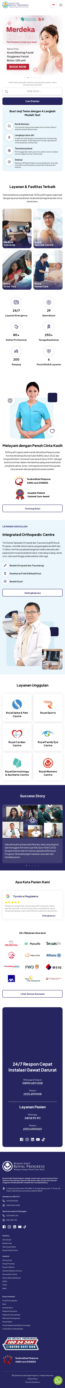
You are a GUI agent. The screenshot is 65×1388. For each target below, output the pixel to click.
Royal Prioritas (8, 1264)
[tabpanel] (32, 45)
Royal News (7, 1322)
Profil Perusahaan (9, 1301)
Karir (4, 1304)
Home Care (7, 1260)
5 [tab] (37, 77)
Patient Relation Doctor (12, 1271)
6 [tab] (40, 77)
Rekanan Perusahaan (11, 1315)
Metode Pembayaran (11, 1318)
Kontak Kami (7, 1308)
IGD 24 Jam (6, 1240)
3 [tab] (30, 77)
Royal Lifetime (8, 1267)
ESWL (4, 1281)
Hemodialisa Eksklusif (11, 1278)
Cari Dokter (32, 101)
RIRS (4, 1288)
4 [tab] (34, 77)
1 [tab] (24, 77)
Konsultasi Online (9, 1274)
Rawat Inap (7, 1243)
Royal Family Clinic (10, 1250)
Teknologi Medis (9, 1247)
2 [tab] (27, 77)
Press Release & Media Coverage (16, 1325)
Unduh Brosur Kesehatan (12, 1329)
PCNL (4, 1285)
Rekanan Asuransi (9, 1311)
